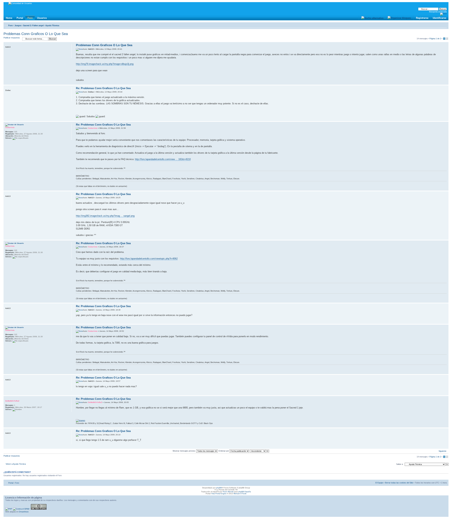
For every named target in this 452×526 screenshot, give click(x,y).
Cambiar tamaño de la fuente (444, 24)
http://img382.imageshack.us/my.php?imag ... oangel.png (105, 215)
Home (9, 18)
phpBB (219, 488)
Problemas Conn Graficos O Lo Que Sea (36, 34)
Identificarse (439, 18)
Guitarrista (92, 128)
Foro (30, 18)
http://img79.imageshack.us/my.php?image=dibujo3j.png (104, 64)
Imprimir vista (439, 24)
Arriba (446, 83)
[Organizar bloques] (399, 18)
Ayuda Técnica (52, 25)
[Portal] (6, 4)
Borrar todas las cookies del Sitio (399, 483)
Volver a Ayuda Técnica (16, 464)
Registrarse (422, 18)
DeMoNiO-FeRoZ (95, 402)
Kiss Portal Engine (219, 494)
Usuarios (42, 18)
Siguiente (442, 451)
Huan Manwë (228, 492)
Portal (20, 18)
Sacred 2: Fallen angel (33, 25)
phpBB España (244, 492)
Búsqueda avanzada (438, 12)
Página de (435, 38)
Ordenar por (224, 451)
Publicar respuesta (12, 38)
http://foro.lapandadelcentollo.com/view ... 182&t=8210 (163, 159)
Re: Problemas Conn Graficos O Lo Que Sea (103, 88)
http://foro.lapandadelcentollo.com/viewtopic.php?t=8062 (149, 258)
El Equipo (379, 483)
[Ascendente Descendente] (259, 451)
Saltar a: (399, 464)
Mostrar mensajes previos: (184, 451)
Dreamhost (23, 512)
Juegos (17, 25)
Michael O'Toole (240, 494)
